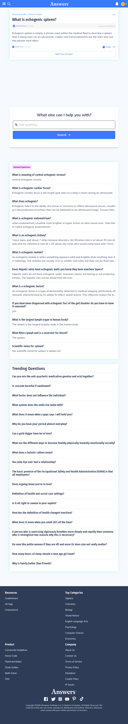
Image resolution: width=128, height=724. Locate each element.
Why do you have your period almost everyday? (39, 424)
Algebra (69, 598)
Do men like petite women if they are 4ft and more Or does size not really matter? (59, 544)
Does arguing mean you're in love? (32, 484)
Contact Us (70, 655)
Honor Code (11, 655)
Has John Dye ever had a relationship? (34, 462)
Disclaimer (70, 673)
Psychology (70, 627)
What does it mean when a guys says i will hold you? (42, 414)
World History (72, 615)
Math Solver (11, 673)
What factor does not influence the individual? (39, 395)
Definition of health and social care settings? (38, 493)
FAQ (7, 679)
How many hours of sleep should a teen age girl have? (43, 554)
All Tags (9, 604)
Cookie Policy (72, 679)
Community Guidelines (16, 650)
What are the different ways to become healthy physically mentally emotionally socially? (63, 443)
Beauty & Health (19, 14)
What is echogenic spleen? (34, 19)
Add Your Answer (64, 54)
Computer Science (74, 633)
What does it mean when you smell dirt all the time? (42, 522)
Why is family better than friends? (32, 563)
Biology (69, 609)
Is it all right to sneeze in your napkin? (34, 503)
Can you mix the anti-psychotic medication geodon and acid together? (53, 376)
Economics (70, 638)
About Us (70, 650)
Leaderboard (11, 598)
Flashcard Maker (13, 661)
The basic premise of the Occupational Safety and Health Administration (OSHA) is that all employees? (62, 473)
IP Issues (69, 684)
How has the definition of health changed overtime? (42, 512)
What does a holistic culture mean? (32, 452)
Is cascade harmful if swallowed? (31, 386)
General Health (35, 14)
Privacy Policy (72, 667)
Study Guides (11, 667)
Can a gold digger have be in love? (32, 433)
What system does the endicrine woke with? (37, 405)
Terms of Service (73, 661)
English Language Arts (76, 621)
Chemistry (70, 604)
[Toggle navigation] (4, 4)
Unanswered (11, 609)
